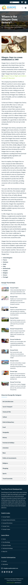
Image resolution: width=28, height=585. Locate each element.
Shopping (5, 468)
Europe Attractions (7, 523)
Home (4, 539)
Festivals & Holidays (8, 443)
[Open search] (22, 8)
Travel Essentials (7, 478)
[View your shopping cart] (22, 2)
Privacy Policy (10, 580)
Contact (5, 561)
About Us (5, 551)
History (5, 437)
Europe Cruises (6, 529)
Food (4, 427)
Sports (4, 473)
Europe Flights (6, 517)
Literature (6, 448)
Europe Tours (6, 526)
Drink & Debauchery (8, 422)
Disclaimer (5, 564)
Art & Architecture (8, 401)
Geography (6, 432)
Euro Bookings (6, 542)
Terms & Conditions (17, 580)
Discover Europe (7, 545)
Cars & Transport (7, 407)
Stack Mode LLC (18, 582)
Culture (5, 417)
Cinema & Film (7, 412)
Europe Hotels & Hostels (9, 520)
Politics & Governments (9, 458)
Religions (5, 463)
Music (4, 453)
